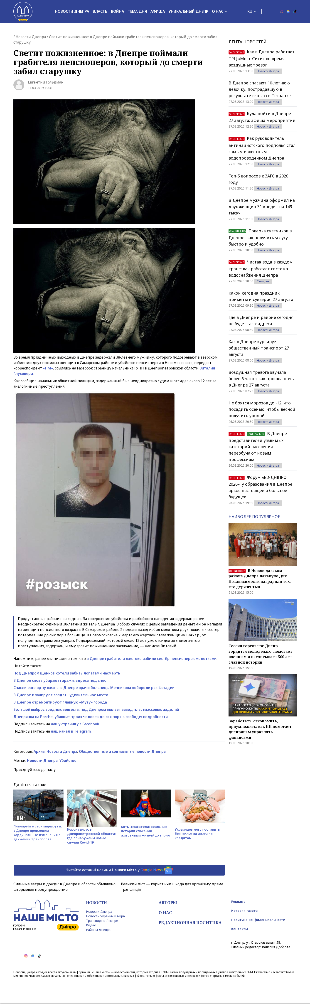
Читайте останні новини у (114, 869)
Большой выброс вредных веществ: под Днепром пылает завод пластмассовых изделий (96, 709)
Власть (100, 11)
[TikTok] (295, 11)
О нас (217, 11)
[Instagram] (281, 11)
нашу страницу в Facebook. (75, 723)
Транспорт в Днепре (102, 920)
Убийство (67, 760)
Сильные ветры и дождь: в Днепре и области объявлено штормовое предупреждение (64, 886)
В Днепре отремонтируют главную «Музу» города (60, 702)
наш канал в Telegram (71, 731)
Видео (91, 925)
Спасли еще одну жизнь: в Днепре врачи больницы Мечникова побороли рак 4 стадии (94, 687)
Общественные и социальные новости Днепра (122, 751)
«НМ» (48, 368)
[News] (288, 11)
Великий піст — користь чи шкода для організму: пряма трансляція (172, 886)
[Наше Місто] (22, 11)
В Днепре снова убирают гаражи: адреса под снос (59, 680)
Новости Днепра (72, 11)
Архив (39, 751)
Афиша (157, 11)
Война (117, 11)
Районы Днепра (98, 930)
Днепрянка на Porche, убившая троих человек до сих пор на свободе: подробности (90, 716)
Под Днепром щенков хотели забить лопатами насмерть (66, 673)
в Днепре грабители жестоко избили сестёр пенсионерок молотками (152, 658)
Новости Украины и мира (105, 916)
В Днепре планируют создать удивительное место (60, 694)
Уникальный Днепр (188, 11)
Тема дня (137, 11)
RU (249, 11)
